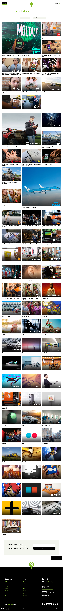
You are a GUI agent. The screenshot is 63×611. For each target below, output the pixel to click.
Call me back (44, 548)
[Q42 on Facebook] (47, 604)
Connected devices (26, 593)
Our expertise (7, 583)
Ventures (6, 588)
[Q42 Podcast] (53, 604)
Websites (25, 584)
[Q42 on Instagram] (45, 604)
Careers (6, 595)
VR (23, 586)
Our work (6, 586)
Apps (24, 583)
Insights (6, 591)
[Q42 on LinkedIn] (42, 604)
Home (6, 581)
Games (24, 590)
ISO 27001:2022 (10, 604)
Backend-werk (25, 595)
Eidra (59, 3)
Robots (24, 591)
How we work (7, 584)
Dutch (30, 572)
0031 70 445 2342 (51, 581)
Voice (24, 588)
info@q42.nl (15, 550)
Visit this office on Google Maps (47, 589)
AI (23, 581)
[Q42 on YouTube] (49, 604)
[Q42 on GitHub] (51, 604)
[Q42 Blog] (55, 604)
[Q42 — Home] (32, 4)
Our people (7, 590)
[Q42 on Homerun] (57, 604)
